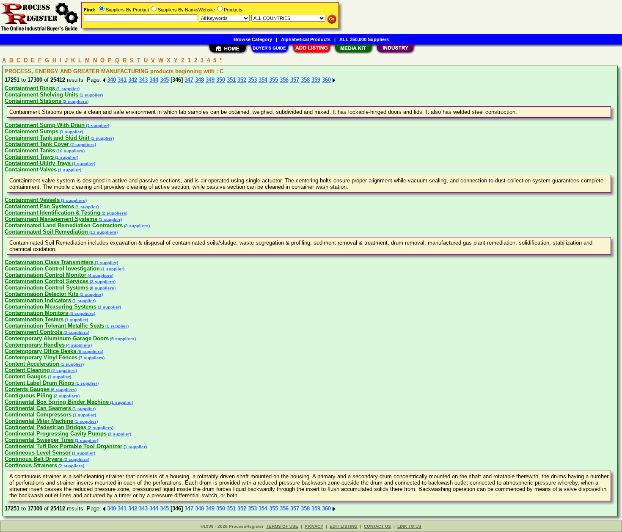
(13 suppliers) (103, 232)
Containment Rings (30, 88)
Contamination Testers (34, 319)
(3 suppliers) (73, 200)
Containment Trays (29, 157)
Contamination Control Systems (46, 287)
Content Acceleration (32, 364)
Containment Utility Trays (38, 163)
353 (252, 80)
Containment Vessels (32, 200)
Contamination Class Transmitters (49, 262)
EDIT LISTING (344, 526)
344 (153, 80)
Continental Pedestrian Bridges (45, 427)
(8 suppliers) (102, 288)
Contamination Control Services (46, 281)
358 (305, 80)
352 (241, 80)
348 (199, 80)
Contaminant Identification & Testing (52, 212)
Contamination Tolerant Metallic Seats (54, 326)
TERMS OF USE (282, 526)
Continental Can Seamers (38, 408)
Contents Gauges (27, 389)
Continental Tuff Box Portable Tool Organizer (63, 446)
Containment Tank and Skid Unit (47, 138)
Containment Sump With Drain (45, 125)
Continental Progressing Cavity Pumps (56, 433)
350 (220, 80)
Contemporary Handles (35, 345)
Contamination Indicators (38, 300)
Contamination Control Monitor (45, 275)
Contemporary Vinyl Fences (41, 357)
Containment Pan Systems (39, 206)
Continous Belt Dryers (33, 459)
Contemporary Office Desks (40, 351)
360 (326, 80)
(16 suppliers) (70, 151)
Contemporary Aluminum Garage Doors (57, 338)
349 (210, 80)
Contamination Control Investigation (52, 268)
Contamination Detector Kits (41, 294)
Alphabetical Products (305, 39)
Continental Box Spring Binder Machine (57, 402)
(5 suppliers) (122, 338)
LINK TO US (409, 526)
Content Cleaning (27, 370)
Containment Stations (33, 101)
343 (143, 80)
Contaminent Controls (33, 332)
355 (273, 80)
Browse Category (253, 39)
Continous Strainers (31, 465)
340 (111, 80)
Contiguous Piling (28, 395)
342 (132, 80)
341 (122, 80)
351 (231, 80)
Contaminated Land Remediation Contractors (64, 225)
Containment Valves (31, 169)
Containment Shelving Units (41, 94)
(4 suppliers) (99, 275)
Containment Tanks (30, 150)
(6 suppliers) (89, 351)
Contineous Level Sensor (38, 452)
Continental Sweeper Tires (39, 440)
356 (284, 80)
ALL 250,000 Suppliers (364, 39)
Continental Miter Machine (39, 421)
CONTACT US (377, 526)
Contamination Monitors (36, 313)
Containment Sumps (31, 131)
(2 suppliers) (74, 101)
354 (263, 80)
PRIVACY (314, 526)
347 (188, 80)
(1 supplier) (67, 88)
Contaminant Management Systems (51, 219)
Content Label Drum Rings (39, 383)
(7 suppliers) (91, 358)
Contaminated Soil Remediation (46, 232)
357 (294, 80)
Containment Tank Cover (37, 144)
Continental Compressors (38, 414)
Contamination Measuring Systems (50, 306)
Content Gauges (26, 376)
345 (164, 80)
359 (315, 80)
